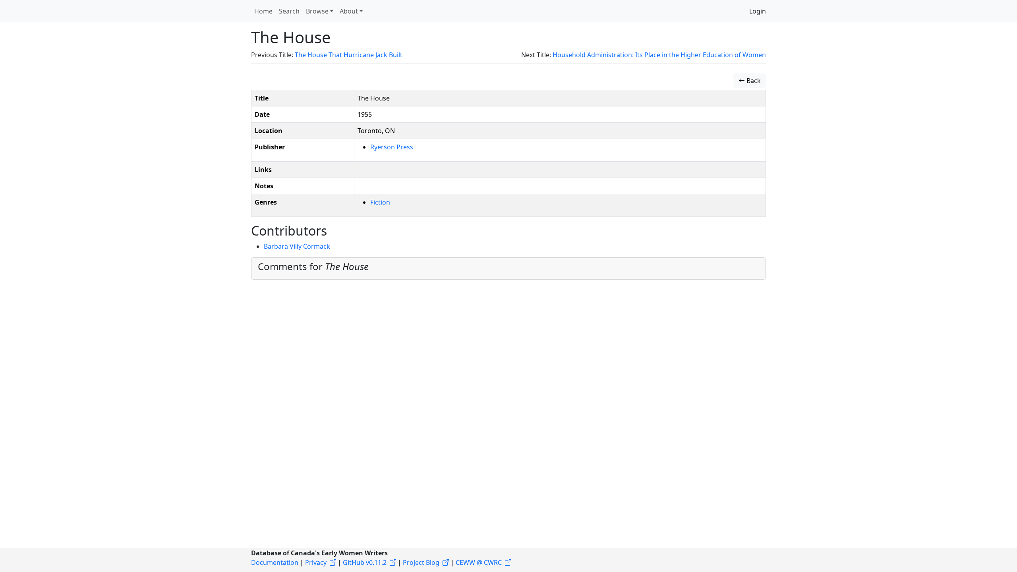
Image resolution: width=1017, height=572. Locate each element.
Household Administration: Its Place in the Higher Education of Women (659, 54)
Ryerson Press (391, 147)
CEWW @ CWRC (479, 562)
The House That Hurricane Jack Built (348, 54)
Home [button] (263, 11)
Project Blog (421, 562)
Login (757, 11)
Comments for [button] (313, 266)
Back (753, 80)
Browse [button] (317, 11)
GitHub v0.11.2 (365, 562)
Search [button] (289, 11)
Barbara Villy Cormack (297, 246)
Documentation (274, 562)
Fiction (380, 202)
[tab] (508, 268)
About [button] (349, 11)
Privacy (316, 562)
